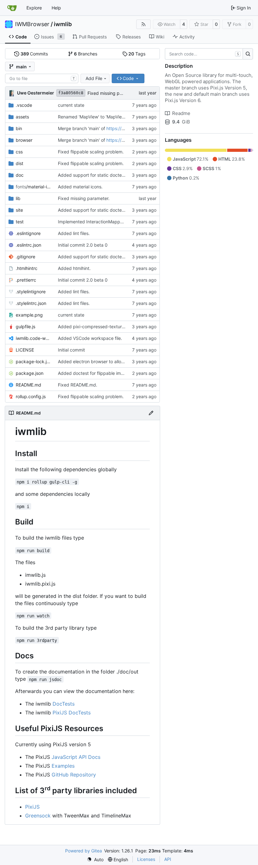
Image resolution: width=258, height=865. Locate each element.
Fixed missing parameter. (113, 93)
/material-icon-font (34, 186)
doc (20, 175)
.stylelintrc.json (31, 303)
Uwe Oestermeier (35, 92)
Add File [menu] (94, 78)
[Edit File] (151, 413)
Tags (136, 53)
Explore (34, 7)
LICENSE (25, 349)
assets (22, 116)
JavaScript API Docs (76, 757)
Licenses (146, 859)
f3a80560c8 (70, 92)
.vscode (24, 105)
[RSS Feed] (143, 24)
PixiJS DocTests (72, 712)
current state (71, 105)
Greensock (38, 815)
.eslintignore (28, 233)
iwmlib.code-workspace (34, 338)
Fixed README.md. (77, 384)
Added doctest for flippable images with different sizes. (115, 373)
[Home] (12, 8)
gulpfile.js (25, 326)
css (19, 151)
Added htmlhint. (74, 268)
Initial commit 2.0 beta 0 (83, 245)
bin (19, 128)
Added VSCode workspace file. (90, 338)
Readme (181, 113)
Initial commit (71, 349)
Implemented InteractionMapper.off (94, 221)
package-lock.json (34, 361)
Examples (63, 766)
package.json (29, 373)
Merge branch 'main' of (82, 128)
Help (56, 7)
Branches (85, 53)
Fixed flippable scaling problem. (91, 151)
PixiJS (32, 807)
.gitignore (25, 256)
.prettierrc (26, 280)
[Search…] (248, 54)
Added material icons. (80, 186)
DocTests (64, 704)
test (20, 221)
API (167, 859)
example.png (29, 315)
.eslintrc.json (28, 245)
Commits (34, 53)
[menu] (95, 859)
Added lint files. (74, 233)
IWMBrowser (32, 24)
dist (19, 163)
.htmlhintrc (26, 268)
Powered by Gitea (83, 850)
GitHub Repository (74, 774)
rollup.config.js (31, 396)
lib (18, 198)
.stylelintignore (31, 291)
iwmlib (63, 24)
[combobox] (41, 78)
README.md (28, 384)
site (19, 210)
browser (24, 140)
